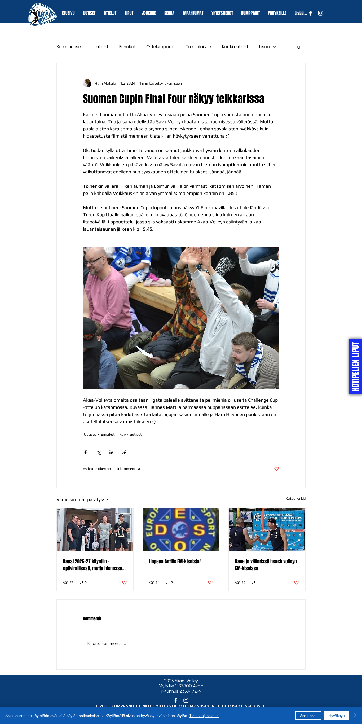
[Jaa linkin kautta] (124, 452)
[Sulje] (355, 715)
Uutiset (101, 46)
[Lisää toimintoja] (276, 83)
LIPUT (101, 706)
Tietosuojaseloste (204, 715)
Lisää (264, 46)
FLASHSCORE (203, 706)
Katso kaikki (295, 498)
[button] (298, 47)
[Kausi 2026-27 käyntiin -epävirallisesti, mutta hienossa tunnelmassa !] (95, 529)
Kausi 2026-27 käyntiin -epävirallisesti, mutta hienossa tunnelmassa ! (92, 565)
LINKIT (145, 706)
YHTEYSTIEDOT (171, 706)
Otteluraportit (160, 46)
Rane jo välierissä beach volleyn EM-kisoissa (266, 565)
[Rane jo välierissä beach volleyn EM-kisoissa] (267, 529)
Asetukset (308, 715)
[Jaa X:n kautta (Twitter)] (98, 452)
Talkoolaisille (198, 46)
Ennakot (127, 46)
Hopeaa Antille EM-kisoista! (175, 561)
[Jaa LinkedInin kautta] (111, 452)
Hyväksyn (337, 715)
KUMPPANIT (123, 706)
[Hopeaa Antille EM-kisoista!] (181, 529)
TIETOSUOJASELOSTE (243, 706)
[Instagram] (320, 13)
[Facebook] (310, 13)
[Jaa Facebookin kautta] (85, 452)
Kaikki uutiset (69, 46)
